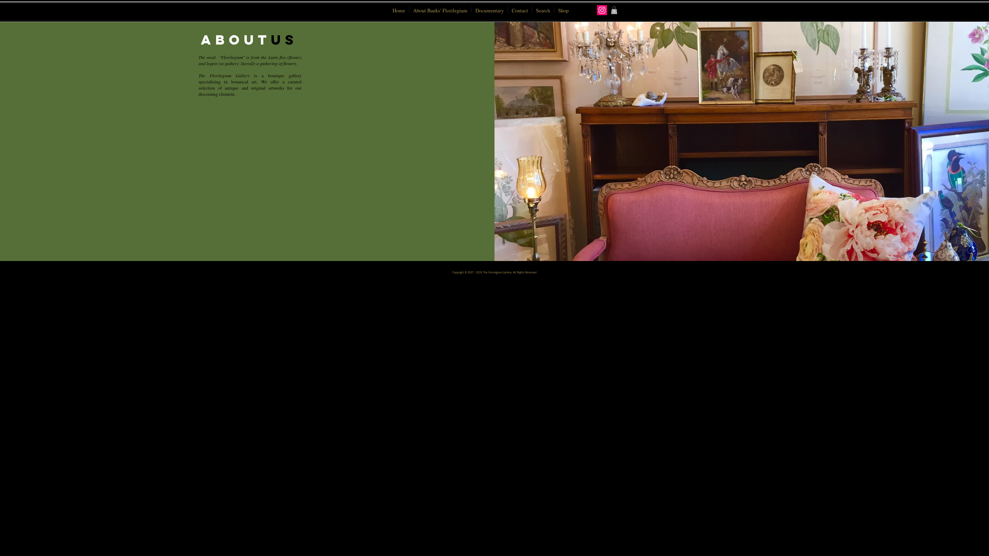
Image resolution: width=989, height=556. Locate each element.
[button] (563, 10)
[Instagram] (602, 10)
